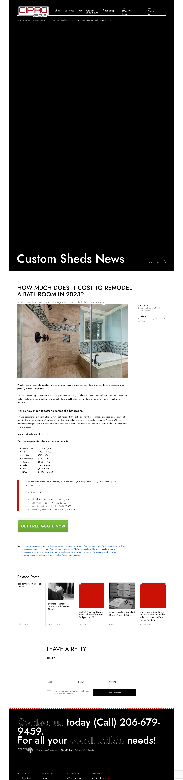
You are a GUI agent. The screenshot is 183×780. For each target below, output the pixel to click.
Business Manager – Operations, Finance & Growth (59, 606)
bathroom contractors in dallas (114, 546)
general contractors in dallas (50, 555)
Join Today (97, 773)
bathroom (79, 546)
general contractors (31, 555)
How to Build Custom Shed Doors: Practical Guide (122, 614)
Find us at (22, 773)
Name (50, 682)
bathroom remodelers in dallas (104, 549)
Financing (108, 10)
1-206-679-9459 (66, 750)
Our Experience (74, 773)
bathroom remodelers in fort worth (36, 552)
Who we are (48, 773)
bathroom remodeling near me (105, 552)
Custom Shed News (92, 11)
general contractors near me (73, 555)
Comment (52, 658)
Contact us (40, 722)
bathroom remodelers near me (62, 552)
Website (112, 682)
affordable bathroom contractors (35, 546)
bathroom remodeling (83, 552)
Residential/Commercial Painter (29, 585)
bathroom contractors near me (62, 549)
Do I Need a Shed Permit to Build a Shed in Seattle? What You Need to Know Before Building (152, 616)
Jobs (80, 10)
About (58, 10)
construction (97, 740)
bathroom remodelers (83, 549)
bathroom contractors (92, 546)
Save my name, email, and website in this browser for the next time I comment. (71, 692)
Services (69, 10)
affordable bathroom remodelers (61, 546)
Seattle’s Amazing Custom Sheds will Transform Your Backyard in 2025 (91, 614)
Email (81, 682)
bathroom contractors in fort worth (36, 549)
